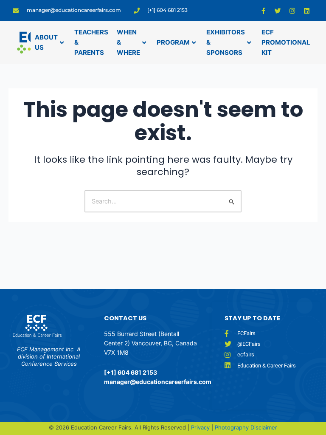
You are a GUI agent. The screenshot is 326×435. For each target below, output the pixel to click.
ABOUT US (46, 42)
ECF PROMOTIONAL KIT (285, 42)
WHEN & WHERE (128, 42)
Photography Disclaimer (246, 427)
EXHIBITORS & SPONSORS (225, 42)
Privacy (201, 427)
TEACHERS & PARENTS (91, 42)
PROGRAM (173, 42)
